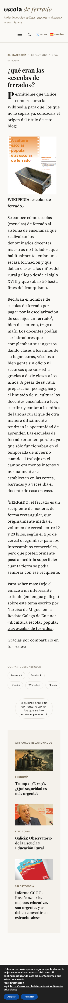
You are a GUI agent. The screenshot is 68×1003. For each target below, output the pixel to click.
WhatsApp (34, 685)
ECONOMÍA (22, 777)
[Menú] (19, 34)
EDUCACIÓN (22, 831)
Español (59, 34)
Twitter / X (16, 675)
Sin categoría (17, 55)
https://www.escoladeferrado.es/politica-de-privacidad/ (33, 987)
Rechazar (29, 996)
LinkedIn (15, 685)
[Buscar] (29, 34)
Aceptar (11, 996)
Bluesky (53, 685)
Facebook (36, 675)
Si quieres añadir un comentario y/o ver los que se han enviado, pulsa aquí (34, 708)
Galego (44, 34)
